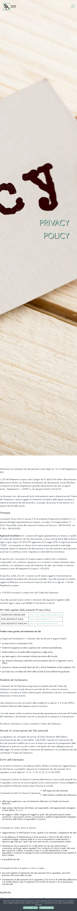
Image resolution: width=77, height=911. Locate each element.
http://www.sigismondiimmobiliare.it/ (46, 614)
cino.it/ (55, 623)
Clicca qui (42, 903)
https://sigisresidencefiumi (41, 623)
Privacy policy (46, 907)
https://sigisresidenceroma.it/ (42, 619)
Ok (30, 907)
